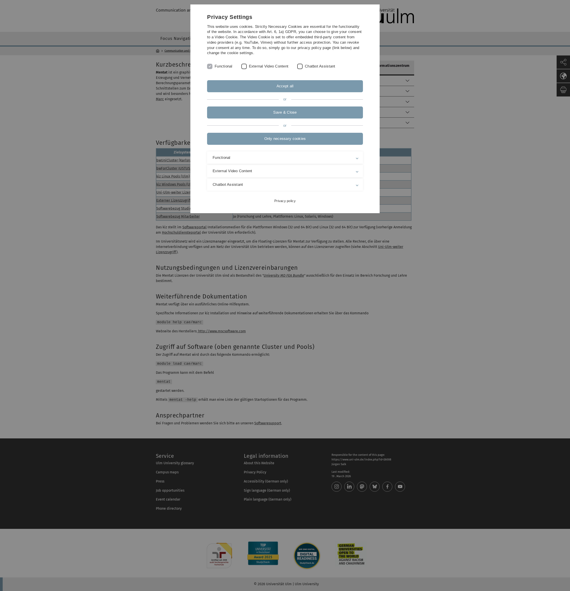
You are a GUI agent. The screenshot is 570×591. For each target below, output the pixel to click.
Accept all (285, 86)
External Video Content (269, 66)
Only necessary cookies (285, 139)
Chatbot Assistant (320, 66)
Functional (223, 66)
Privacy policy (285, 201)
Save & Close (285, 112)
